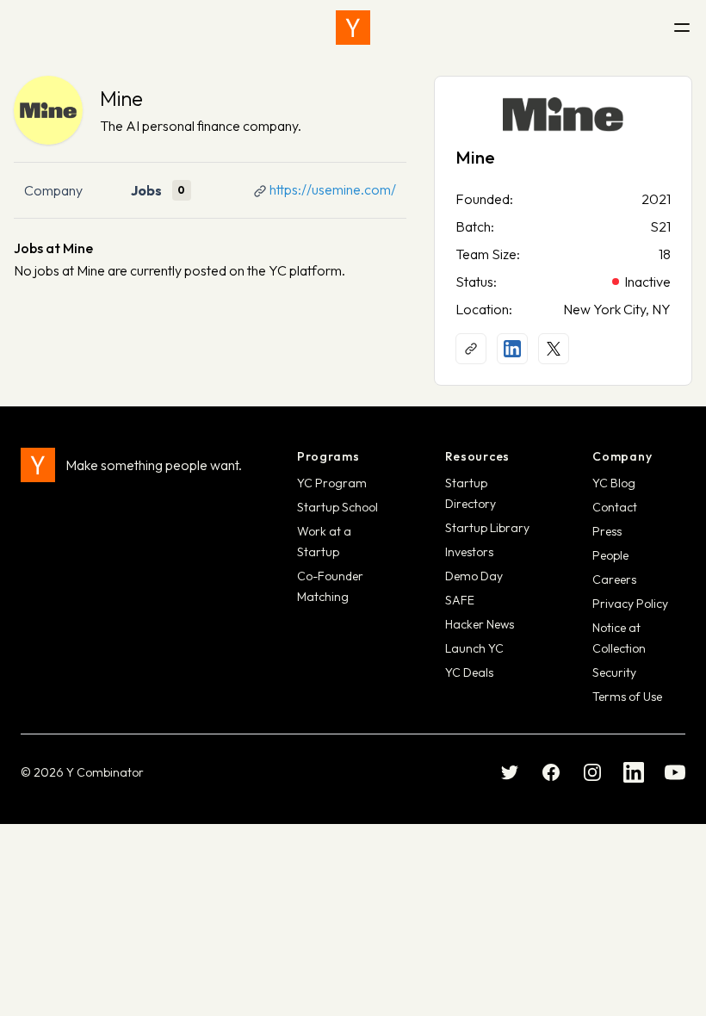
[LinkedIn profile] (512, 348)
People (610, 555)
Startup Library (487, 528)
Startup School (337, 507)
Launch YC (474, 648)
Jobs (146, 190)
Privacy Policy (630, 603)
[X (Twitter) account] (553, 348)
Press (607, 531)
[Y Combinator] (353, 27)
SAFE (459, 600)
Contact (614, 507)
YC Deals (469, 672)
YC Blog (613, 483)
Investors (469, 552)
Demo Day (474, 576)
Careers (614, 579)
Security (614, 672)
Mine (121, 98)
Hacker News (479, 624)
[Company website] (470, 348)
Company (53, 190)
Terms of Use (627, 696)
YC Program (332, 483)
